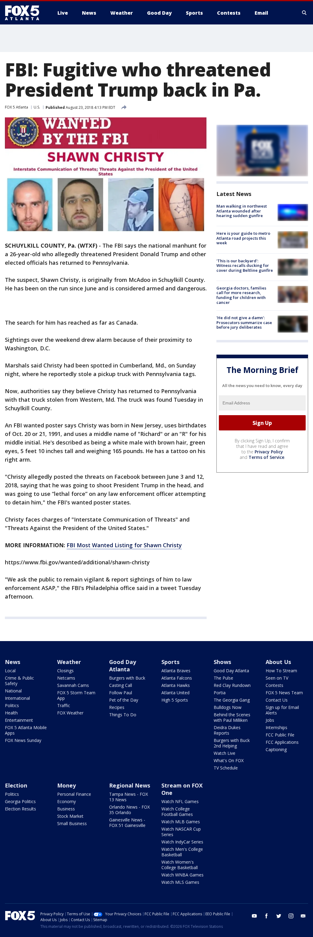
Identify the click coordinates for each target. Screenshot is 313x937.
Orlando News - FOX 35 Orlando (129, 809)
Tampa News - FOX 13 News (128, 796)
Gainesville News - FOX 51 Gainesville (127, 822)
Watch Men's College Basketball (182, 852)
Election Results (20, 809)
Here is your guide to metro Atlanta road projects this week (243, 238)
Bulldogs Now (227, 707)
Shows (222, 662)
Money (66, 785)
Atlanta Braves (175, 670)
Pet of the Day (123, 700)
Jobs (270, 720)
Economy (66, 801)
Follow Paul (120, 692)
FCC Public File (280, 735)
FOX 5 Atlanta (16, 107)
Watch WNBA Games (182, 875)
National (13, 691)
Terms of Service (266, 457)
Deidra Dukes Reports (227, 730)
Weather (69, 662)
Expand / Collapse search (304, 13)
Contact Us (277, 700)
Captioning (276, 749)
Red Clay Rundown (232, 685)
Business (66, 809)
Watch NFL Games (180, 801)
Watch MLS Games (180, 882)
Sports (170, 662)
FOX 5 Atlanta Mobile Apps (26, 730)
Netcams (66, 678)
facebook (266, 916)
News (12, 662)
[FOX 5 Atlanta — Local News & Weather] (25, 13)
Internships (276, 727)
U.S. (37, 107)
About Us (278, 662)
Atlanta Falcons (176, 678)
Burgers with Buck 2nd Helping (232, 743)
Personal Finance (74, 794)
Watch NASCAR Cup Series (181, 831)
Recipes (116, 707)
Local (10, 670)
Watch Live (224, 753)
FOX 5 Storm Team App (76, 695)
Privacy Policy (269, 452)
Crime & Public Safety (19, 680)
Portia (220, 692)
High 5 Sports (174, 700)
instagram (291, 916)
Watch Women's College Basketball (179, 864)
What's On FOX (229, 760)
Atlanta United (175, 692)
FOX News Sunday (23, 740)
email (303, 916)
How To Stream (281, 670)
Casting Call (120, 685)
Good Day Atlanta (122, 665)
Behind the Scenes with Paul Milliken (232, 717)
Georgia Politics (20, 801)
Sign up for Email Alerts (282, 710)
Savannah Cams (73, 685)
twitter (279, 916)
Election (16, 785)
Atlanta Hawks (175, 685)
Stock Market (70, 816)
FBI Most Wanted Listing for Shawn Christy (124, 545)
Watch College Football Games (177, 811)
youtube (254, 916)
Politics (12, 705)
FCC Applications (282, 742)
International (17, 698)
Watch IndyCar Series (182, 842)
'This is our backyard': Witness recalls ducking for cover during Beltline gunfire (244, 265)
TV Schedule (226, 768)
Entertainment (19, 720)
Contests (274, 685)
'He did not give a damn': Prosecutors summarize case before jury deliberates (244, 322)
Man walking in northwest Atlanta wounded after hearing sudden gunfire (241, 210)
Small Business (72, 823)
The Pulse (223, 678)
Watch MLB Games (180, 821)
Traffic (63, 705)
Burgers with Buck (127, 678)
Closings (65, 670)
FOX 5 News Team (284, 692)
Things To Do (122, 715)
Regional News (129, 785)
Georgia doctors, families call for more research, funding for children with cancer (241, 295)
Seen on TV (277, 678)
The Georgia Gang (232, 700)
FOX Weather (70, 713)
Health (11, 713)
